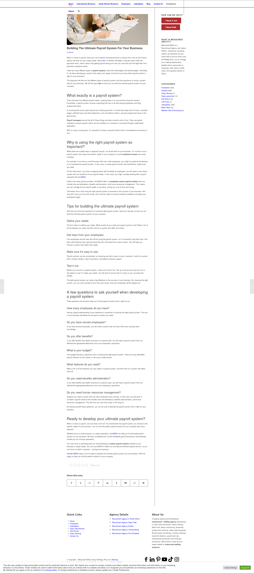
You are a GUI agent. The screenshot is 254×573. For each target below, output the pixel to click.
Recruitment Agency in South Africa (126, 518)
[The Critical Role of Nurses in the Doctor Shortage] (2, 286)
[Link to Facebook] (68, 18)
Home (72, 521)
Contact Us (74, 536)
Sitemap (115, 559)
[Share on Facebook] (71, 482)
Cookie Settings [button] (230, 567)
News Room (166, 107)
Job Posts (165, 101)
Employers (165, 87)
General (70, 52)
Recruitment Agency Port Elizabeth (125, 533)
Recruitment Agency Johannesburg (125, 529)
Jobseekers (165, 104)
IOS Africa (165, 99)
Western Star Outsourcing (171, 110)
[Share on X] (80, 482)
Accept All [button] (245, 567)
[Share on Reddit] (134, 482)
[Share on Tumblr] (116, 482)
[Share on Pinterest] (98, 482)
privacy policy (51, 569)
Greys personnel (167, 96)
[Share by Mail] (143, 482)
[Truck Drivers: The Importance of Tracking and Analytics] (252, 286)
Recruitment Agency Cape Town (124, 522)
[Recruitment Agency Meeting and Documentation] (107, 29)
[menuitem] (71, 3)
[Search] (78, 11)
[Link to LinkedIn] (72, 18)
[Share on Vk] (125, 482)
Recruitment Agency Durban (123, 526)
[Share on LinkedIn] (107, 482)
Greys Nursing (166, 93)
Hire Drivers (74, 531)
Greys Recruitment (77, 528)
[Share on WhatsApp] (89, 482)
